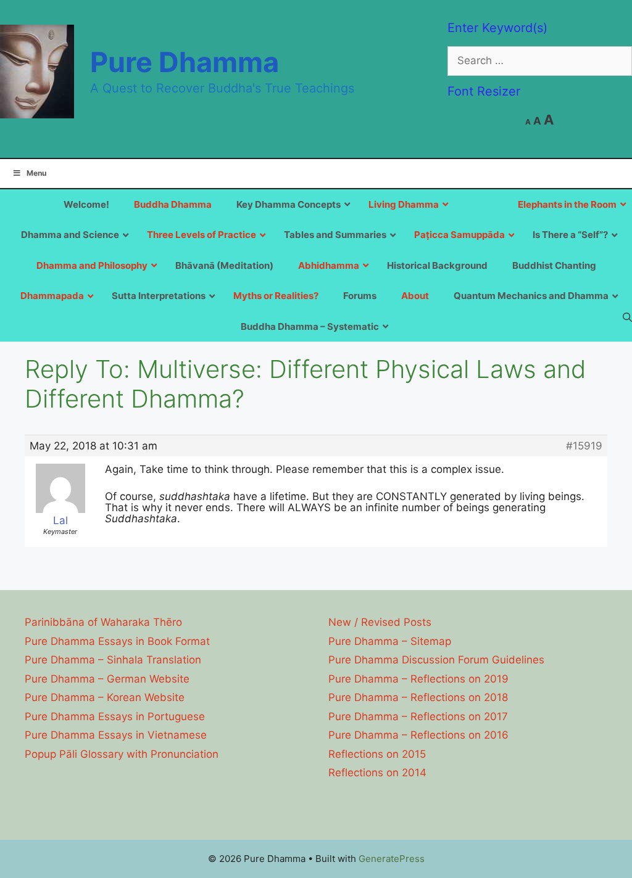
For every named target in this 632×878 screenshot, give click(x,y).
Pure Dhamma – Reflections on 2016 (418, 735)
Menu (36, 173)
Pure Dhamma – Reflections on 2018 (418, 697)
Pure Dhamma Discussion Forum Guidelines (436, 660)
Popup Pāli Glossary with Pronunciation (121, 754)
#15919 (584, 445)
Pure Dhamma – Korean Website (105, 697)
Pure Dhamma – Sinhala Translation (113, 660)
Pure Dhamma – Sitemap (389, 641)
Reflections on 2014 (377, 772)
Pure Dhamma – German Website (107, 679)
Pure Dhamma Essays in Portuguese (115, 716)
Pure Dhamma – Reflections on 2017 (418, 716)
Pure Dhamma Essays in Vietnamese (116, 735)
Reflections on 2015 (377, 754)
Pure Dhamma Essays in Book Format (117, 641)
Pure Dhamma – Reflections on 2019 (418, 679)
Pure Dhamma (184, 62)
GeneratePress (392, 858)
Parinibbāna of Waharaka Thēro (103, 622)
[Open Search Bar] (627, 316)
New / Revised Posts (379, 622)
